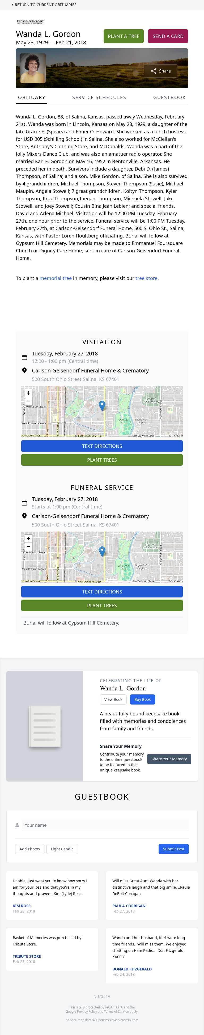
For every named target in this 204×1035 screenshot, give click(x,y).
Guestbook (169, 97)
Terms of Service (116, 1011)
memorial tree (56, 278)
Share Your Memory (169, 758)
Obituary (31, 97)
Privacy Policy (87, 1011)
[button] (102, 406)
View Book (113, 699)
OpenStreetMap (108, 1020)
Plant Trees (102, 460)
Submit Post (173, 848)
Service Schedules (99, 97)
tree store (146, 278)
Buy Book (142, 699)
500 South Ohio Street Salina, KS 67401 (75, 379)
